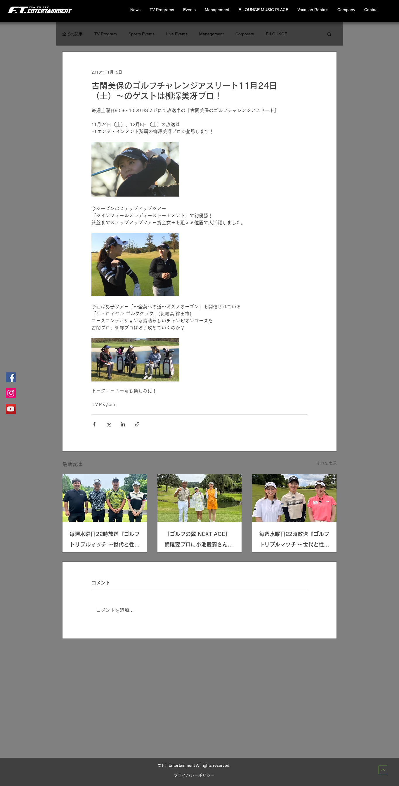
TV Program (105, 34)
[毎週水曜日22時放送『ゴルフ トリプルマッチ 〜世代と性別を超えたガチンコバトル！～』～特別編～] (294, 498)
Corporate (244, 34)
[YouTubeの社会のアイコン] (11, 409)
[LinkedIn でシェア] (123, 424)
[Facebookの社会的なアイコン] (11, 377)
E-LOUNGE (276, 34)
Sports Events (142, 34)
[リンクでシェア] (137, 424)
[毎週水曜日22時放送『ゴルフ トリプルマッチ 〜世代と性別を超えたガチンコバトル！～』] (105, 498)
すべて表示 (326, 463)
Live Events (177, 34)
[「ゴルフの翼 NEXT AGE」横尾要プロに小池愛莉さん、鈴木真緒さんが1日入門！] (199, 498)
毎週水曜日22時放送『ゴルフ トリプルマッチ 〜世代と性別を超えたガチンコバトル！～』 (105, 540)
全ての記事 (72, 34)
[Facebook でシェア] (94, 424)
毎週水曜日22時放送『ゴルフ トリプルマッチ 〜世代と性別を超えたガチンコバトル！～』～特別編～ (294, 540)
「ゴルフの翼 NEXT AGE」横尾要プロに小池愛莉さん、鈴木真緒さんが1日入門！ (198, 540)
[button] (313, 9)
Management (211, 34)
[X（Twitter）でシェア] (108, 424)
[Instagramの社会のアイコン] (11, 393)
